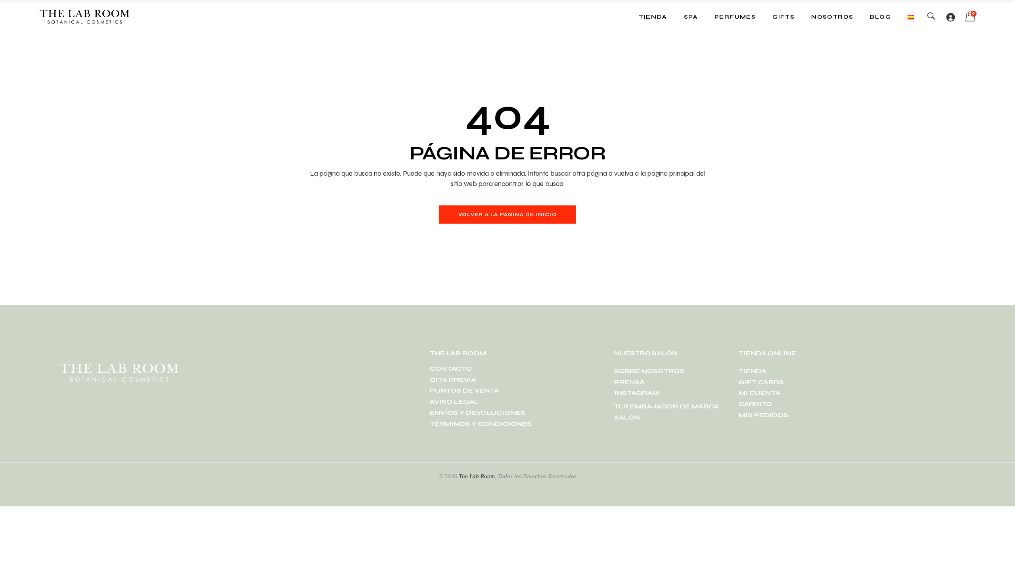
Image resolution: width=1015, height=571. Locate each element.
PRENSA (629, 382)
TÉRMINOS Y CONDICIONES (481, 423)
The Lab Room (477, 476)
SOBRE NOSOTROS (649, 371)
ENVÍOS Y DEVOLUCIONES (477, 412)
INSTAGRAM (636, 393)
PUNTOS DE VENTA (464, 390)
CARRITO (755, 404)
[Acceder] (950, 17)
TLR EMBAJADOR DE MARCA (666, 406)
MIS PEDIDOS (763, 415)
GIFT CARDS (761, 382)
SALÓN (627, 417)
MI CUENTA (759, 393)
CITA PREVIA (453, 379)
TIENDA (752, 371)
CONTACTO (451, 368)
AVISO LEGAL (454, 401)
